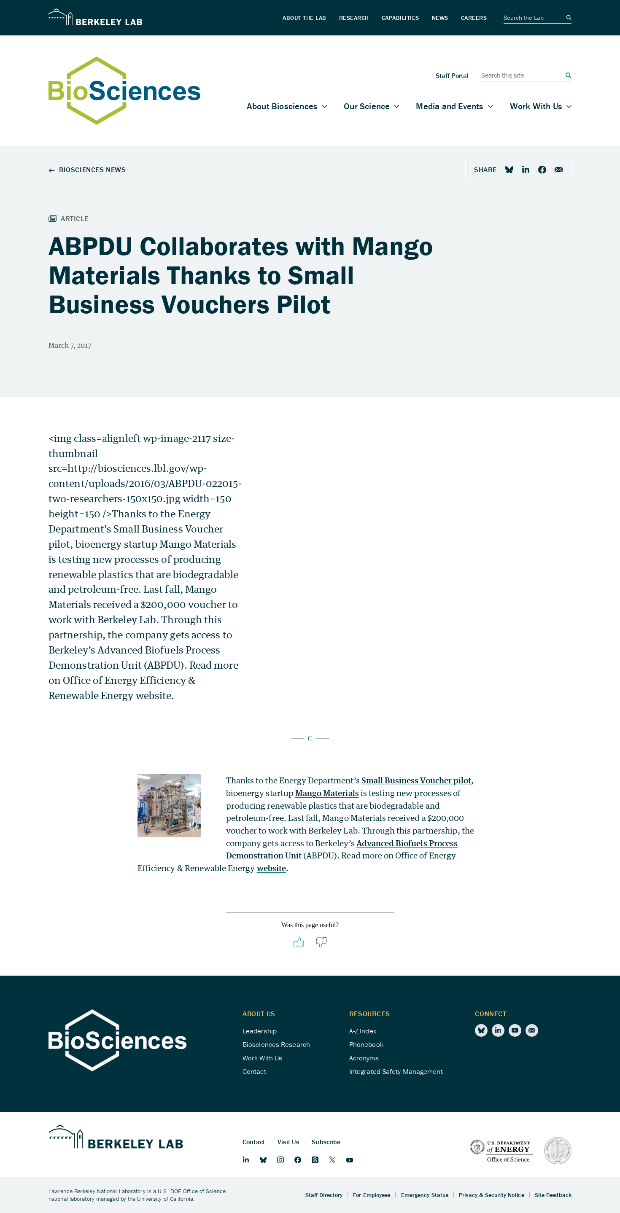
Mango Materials (327, 793)
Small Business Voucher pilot (416, 780)
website (271, 868)
